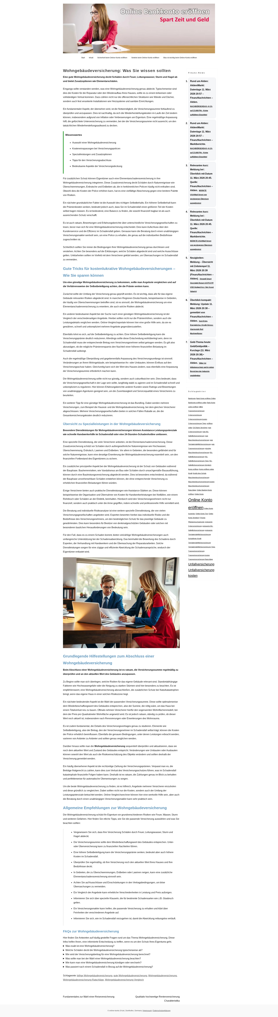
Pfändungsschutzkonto (196, 522)
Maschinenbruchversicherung (198, 477)
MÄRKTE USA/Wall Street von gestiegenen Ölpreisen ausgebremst (201, 245)
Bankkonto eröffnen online (197, 402)
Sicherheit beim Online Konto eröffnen (112, 58)
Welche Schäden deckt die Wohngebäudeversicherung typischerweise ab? (103, 950)
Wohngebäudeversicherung (162, 975)
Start (83, 58)
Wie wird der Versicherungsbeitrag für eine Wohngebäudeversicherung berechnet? (107, 954)
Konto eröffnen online (206, 469)
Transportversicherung (196, 551)
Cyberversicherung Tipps (197, 423)
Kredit (190, 473)
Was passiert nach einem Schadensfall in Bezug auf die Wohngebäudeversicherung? (109, 967)
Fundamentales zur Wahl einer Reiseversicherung (88, 996)
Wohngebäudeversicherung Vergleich (124, 980)
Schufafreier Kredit (194, 538)
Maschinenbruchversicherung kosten (201, 482)
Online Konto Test (202, 513)
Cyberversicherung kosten (197, 419)
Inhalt (91, 58)
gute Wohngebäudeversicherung (130, 975)
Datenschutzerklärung (161, 1011)
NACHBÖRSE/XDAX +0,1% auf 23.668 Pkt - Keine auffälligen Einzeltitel (201, 110)
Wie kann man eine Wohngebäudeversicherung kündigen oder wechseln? (103, 962)
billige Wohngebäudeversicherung (94, 975)
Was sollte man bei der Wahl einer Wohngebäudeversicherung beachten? (103, 958)
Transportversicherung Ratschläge (200, 559)
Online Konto (199, 494)
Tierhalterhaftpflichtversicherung (199, 543)
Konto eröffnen (193, 469)
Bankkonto (192, 398)
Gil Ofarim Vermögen (200, 427)
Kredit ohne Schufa (199, 473)
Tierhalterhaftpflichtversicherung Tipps (201, 547)
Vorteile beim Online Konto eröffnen (145, 58)
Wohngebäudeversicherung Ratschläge (83, 980)
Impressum (147, 1011)
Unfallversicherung (201, 564)
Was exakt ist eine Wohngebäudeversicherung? (89, 946)
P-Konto (202, 518)
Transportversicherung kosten (199, 555)
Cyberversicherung (195, 415)
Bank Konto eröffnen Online (206, 398)
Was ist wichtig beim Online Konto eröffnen (180, 58)
